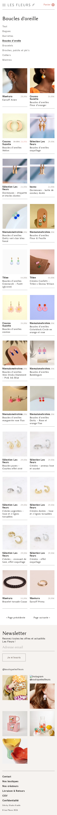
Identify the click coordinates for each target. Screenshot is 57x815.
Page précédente (16, 617)
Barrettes (7, 36)
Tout (4, 26)
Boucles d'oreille (11, 40)
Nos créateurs (10, 786)
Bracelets (7, 45)
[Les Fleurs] (21, 5)
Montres (7, 60)
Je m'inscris (14, 657)
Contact (6, 776)
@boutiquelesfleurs (13, 669)
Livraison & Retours (13, 791)
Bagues (6, 31)
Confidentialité (10, 800)
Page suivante (41, 617)
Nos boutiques (10, 781)
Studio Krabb (14, 805)
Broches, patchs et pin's (15, 50)
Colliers (6, 55)
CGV (5, 795)
